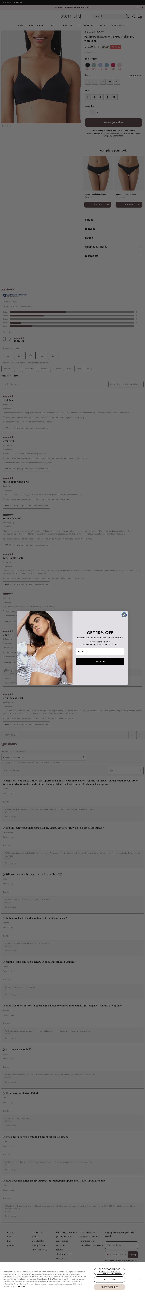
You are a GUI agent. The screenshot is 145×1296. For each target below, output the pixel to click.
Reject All (109, 1279)
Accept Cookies (109, 1287)
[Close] (140, 1279)
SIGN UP (100, 661)
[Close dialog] (124, 614)
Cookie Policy (20, 1286)
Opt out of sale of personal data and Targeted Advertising (109, 1271)
